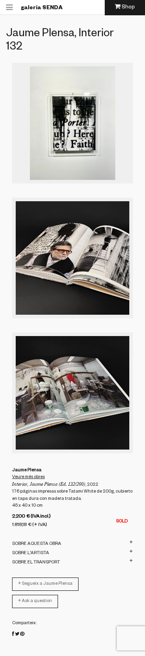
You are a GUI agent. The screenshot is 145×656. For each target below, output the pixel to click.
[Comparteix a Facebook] (13, 634)
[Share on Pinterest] (22, 634)
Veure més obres (28, 477)
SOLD (122, 521)
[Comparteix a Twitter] (17, 634)
